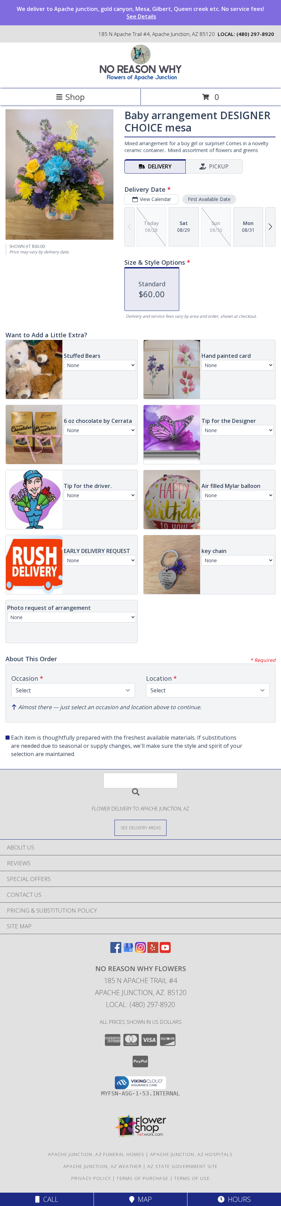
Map (143, 1199)
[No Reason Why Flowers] (140, 79)
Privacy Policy (91, 1178)
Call (49, 1199)
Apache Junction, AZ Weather (102, 1166)
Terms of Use (192, 1178)
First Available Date (209, 199)
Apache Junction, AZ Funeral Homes (96, 1154)
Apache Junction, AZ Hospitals (191, 1154)
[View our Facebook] (115, 951)
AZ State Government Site (182, 1166)
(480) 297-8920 (255, 33)
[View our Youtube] (165, 951)
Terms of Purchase (142, 1178)
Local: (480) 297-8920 (140, 1004)
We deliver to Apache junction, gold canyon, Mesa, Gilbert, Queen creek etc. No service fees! (140, 12)
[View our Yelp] (152, 951)
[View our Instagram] (140, 951)
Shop (75, 96)
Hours (237, 1199)
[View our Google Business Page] (128, 951)
